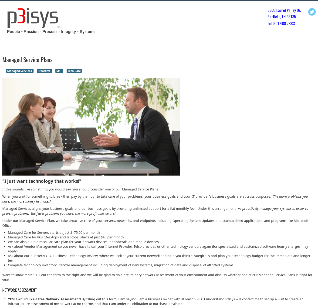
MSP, (59, 71)
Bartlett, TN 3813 (280, 17)
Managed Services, (20, 71)
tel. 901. (273, 23)
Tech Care (74, 71)
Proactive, (44, 71)
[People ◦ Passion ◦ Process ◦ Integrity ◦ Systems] (50, 20)
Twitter (312, 12)
